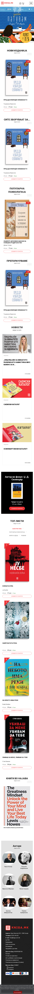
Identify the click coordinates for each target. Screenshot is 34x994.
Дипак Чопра (8, 245)
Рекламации (9, 946)
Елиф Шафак (6, 704)
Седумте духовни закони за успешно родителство (15, 242)
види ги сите (17, 53)
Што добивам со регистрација (14, 958)
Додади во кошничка (17, 110)
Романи (23, 535)
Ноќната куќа (7, 586)
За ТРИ (7, 940)
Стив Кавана (6, 761)
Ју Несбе (5, 590)
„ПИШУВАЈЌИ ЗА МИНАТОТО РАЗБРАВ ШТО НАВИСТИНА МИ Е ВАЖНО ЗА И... (17, 362)
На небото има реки (10, 700)
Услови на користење (11, 956)
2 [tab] (31, 9)
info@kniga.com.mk (15, 937)
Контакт (8, 953)
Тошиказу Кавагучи (10, 104)
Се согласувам (17, 992)
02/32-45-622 (15, 935)
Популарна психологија (17, 532)
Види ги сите (17, 523)
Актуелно (6, 355)
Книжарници (9, 942)
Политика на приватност (12, 960)
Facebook (11, 967)
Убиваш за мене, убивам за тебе (15, 757)
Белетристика (17, 528)
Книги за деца (13, 535)
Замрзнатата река (9, 643)
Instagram (11, 969)
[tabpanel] (17, 25)
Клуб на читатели (10, 944)
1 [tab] (29, 9)
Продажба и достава (11, 948)
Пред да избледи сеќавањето (15, 100)
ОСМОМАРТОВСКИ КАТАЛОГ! (15, 449)
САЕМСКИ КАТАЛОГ (12, 404)
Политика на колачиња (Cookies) (15, 962)
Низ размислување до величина (13, 827)
